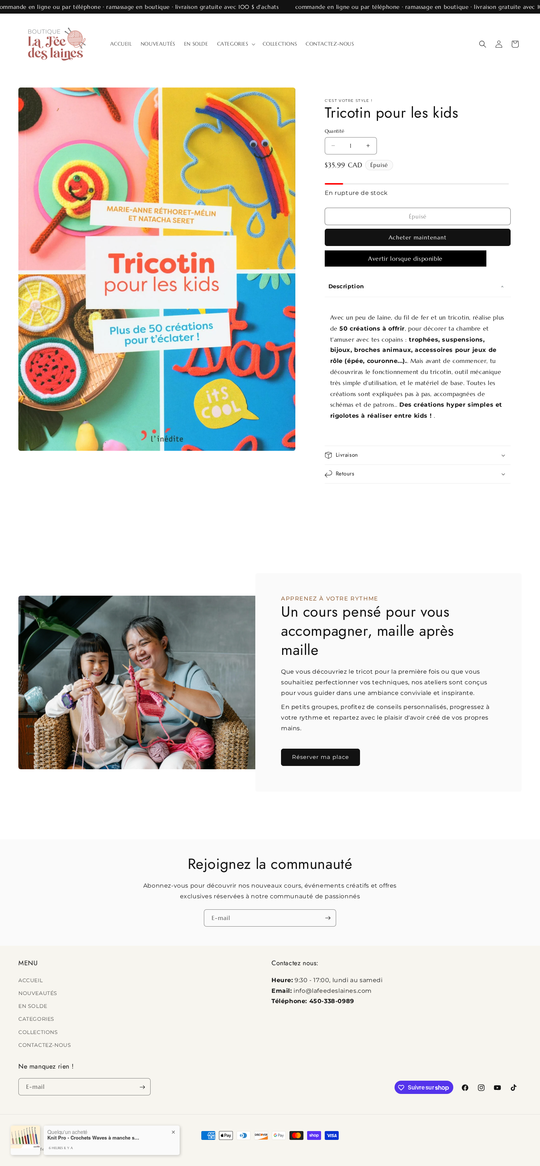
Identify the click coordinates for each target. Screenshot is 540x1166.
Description (346, 286)
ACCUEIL (30, 980)
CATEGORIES (36, 1019)
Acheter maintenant (418, 237)
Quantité (335, 131)
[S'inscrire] (328, 918)
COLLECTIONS (38, 1031)
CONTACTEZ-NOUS (44, 1044)
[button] (235, 43)
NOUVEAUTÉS (37, 993)
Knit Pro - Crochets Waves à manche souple (93, 1138)
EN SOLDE (32, 1005)
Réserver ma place (320, 757)
